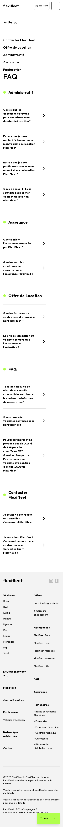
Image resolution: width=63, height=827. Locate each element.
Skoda (6, 653)
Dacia (6, 612)
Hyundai (7, 624)
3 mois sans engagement (41, 612)
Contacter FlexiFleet (19, 40)
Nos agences (42, 627)
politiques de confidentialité (44, 799)
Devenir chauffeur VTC (14, 673)
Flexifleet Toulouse (44, 658)
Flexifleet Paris (42, 635)
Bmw (6, 601)
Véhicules (9, 595)
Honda (7, 618)
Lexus (6, 636)
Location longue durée (46, 603)
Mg (5, 647)
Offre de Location (17, 47)
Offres (38, 595)
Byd (5, 607)
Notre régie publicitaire (10, 734)
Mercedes (8, 641)
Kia (5, 630)
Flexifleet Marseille (44, 650)
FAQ (36, 679)
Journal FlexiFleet (14, 700)
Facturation (12, 70)
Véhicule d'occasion (14, 719)
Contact (8, 748)
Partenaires (41, 704)
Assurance (11, 62)
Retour (13, 22)
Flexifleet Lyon (42, 643)
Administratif (13, 55)
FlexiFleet (9, 687)
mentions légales (37, 790)
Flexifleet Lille (41, 666)
